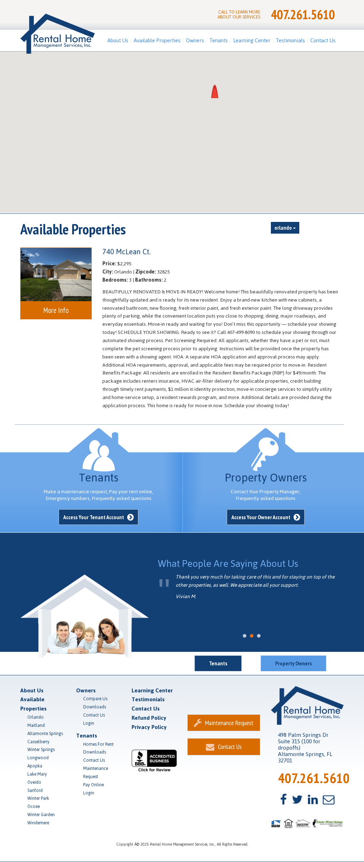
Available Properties (157, 40)
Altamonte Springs (45, 733)
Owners (195, 40)
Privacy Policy (149, 727)
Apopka (34, 766)
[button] (214, 91)
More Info (56, 310)
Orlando (35, 717)
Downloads (94, 707)
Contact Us (323, 40)
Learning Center (252, 40)
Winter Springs (41, 749)
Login (88, 723)
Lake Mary (37, 774)
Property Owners (293, 663)
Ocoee (33, 806)
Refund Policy (149, 717)
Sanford (35, 790)
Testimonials (290, 40)
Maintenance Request (95, 772)
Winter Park (38, 798)
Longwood (38, 758)
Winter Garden (41, 814)
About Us (117, 40)
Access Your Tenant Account (94, 517)
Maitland (36, 725)
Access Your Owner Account (261, 517)
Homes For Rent (98, 744)
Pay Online (93, 785)
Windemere (38, 823)
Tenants (218, 40)
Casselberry (38, 742)
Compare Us (95, 699)
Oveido (34, 782)
